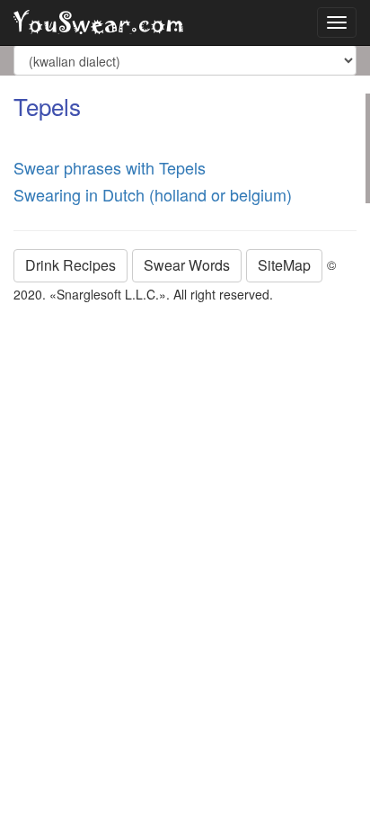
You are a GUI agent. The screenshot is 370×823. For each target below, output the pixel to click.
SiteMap (284, 265)
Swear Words (187, 265)
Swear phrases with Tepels (109, 167)
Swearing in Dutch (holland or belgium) (152, 194)
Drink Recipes (70, 265)
